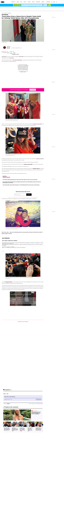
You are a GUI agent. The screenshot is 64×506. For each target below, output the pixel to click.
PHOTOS (29, 1)
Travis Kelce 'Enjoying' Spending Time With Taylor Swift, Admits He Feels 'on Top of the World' (20, 179)
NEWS (18, 1)
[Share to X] (8, 51)
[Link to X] (56, 2)
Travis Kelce (4, 56)
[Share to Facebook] (5, 51)
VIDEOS (33, 1)
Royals (25, 1)
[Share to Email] (14, 51)
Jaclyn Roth (8, 46)
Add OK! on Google (16, 54)
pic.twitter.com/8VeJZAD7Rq (23, 69)
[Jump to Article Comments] (2, 51)
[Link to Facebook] (52, 2)
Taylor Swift (21, 56)
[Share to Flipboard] (11, 51)
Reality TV (13, 1)
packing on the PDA (40, 158)
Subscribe (48, 1)
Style (21, 1)
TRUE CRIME (38, 1)
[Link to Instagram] (54, 2)
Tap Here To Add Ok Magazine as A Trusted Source (19, 89)
